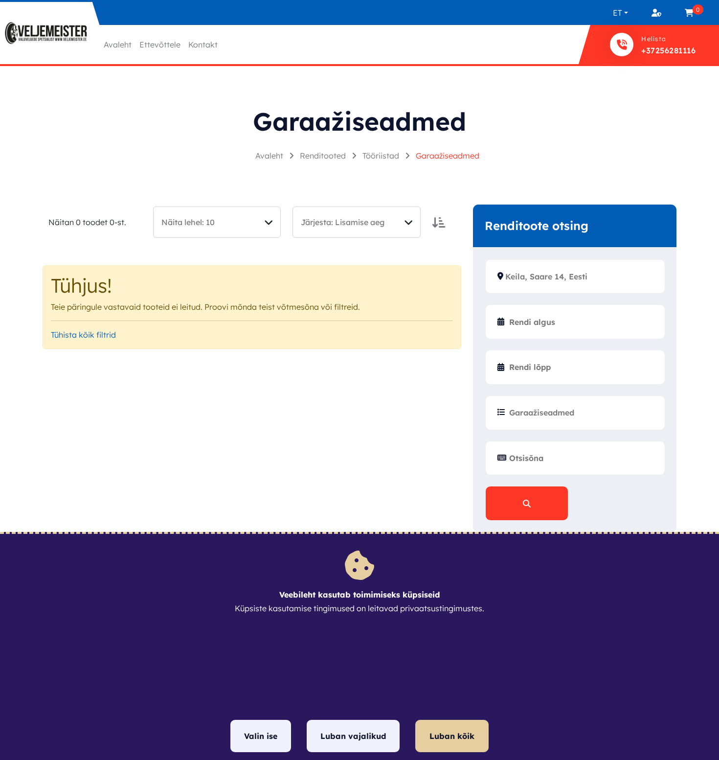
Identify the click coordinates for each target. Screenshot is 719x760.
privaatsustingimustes (441, 608)
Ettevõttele (159, 44)
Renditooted (324, 156)
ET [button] (617, 13)
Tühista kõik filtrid (83, 335)
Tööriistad (381, 156)
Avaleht (118, 44)
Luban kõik (451, 736)
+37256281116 (668, 50)
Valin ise (260, 736)
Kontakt (203, 44)
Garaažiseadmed (447, 156)
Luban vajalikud (353, 736)
